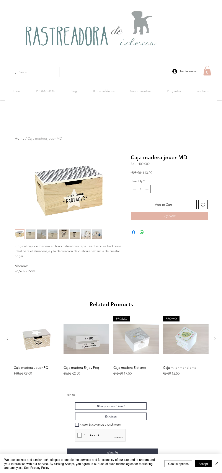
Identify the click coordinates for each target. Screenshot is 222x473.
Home (19, 138)
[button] (207, 70)
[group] (111, 348)
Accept (203, 464)
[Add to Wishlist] (203, 204)
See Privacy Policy (36, 467)
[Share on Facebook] (133, 232)
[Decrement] (134, 189)
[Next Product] (214, 338)
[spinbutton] (141, 189)
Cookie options (178, 464)
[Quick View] (36, 339)
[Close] (216, 464)
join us (71, 394)
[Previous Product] (7, 338)
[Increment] (147, 189)
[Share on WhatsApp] (141, 232)
